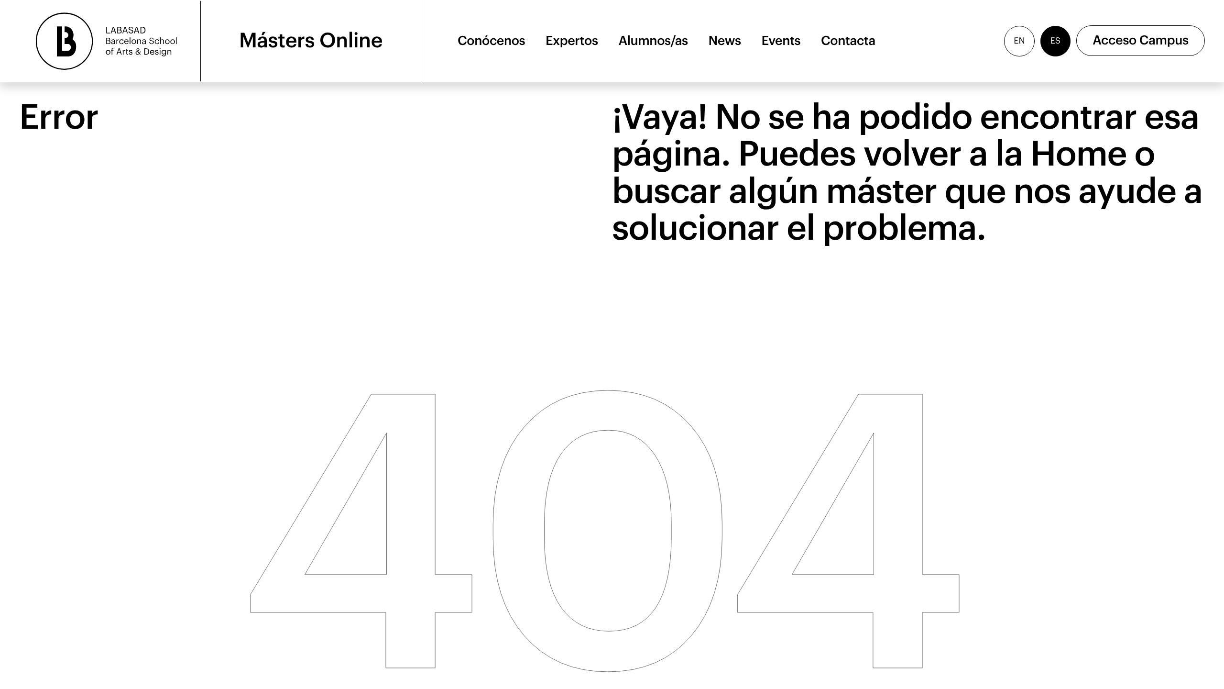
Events (780, 40)
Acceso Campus (1141, 40)
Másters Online (310, 41)
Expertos (572, 40)
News (725, 40)
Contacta (848, 40)
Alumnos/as (653, 40)
